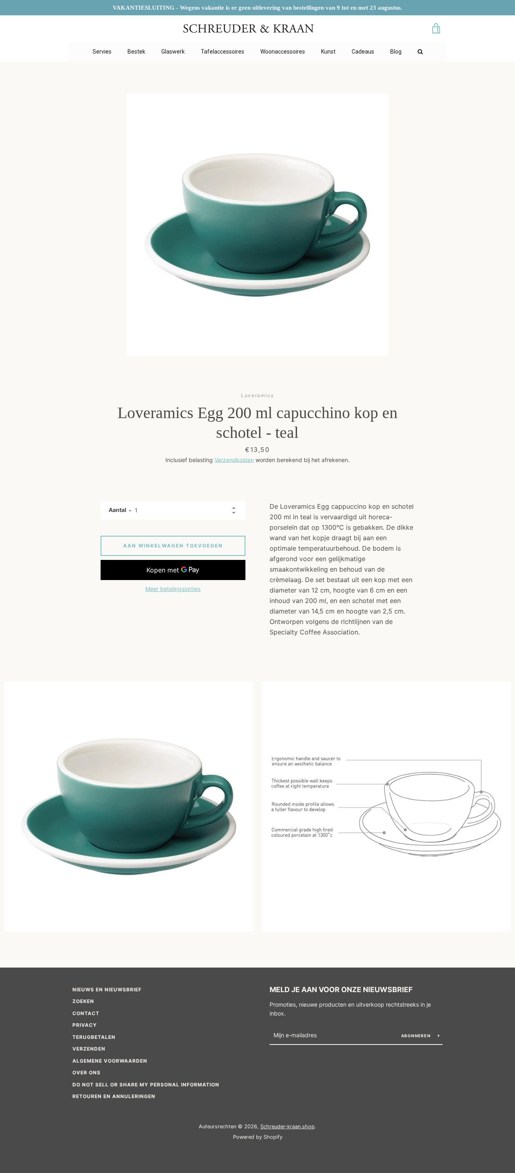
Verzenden (88, 1049)
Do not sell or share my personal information (145, 1085)
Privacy (84, 1025)
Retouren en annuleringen (113, 1096)
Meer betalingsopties (172, 588)
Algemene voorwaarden (109, 1061)
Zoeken (83, 1001)
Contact (85, 1013)
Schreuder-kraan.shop (287, 1126)
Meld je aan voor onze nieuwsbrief (341, 989)
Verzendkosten (234, 459)
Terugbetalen (93, 1037)
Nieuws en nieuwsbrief (107, 989)
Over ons (86, 1072)
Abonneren (416, 1035)
